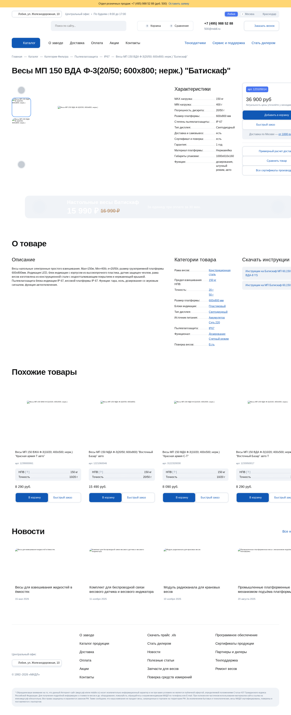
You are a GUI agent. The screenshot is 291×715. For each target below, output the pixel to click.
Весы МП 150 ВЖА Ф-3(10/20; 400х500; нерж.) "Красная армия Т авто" (44, 454)
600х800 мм (216, 300)
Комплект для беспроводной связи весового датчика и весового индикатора (121, 589)
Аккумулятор (217, 317)
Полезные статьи (160, 660)
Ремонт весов (226, 669)
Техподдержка (226, 660)
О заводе (55, 43)
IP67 (211, 328)
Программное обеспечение (236, 635)
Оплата (97, 43)
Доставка (77, 43)
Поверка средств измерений (169, 677)
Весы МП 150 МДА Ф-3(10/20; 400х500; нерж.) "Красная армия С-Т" (191, 454)
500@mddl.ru (212, 28)
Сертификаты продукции (234, 643)
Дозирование (217, 334)
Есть (212, 344)
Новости (153, 652)
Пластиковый (217, 306)
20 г (211, 289)
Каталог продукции (94, 643)
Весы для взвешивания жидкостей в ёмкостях (43, 589)
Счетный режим (219, 338)
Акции (114, 43)
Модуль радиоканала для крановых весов (192, 589)
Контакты (133, 43)
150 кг (212, 280)
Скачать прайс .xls (161, 635)
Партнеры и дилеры (231, 652)
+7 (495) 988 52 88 (218, 23)
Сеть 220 (214, 322)
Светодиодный (218, 311)
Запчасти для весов (163, 669)
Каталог (29, 43)
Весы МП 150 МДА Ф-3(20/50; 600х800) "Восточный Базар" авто (121, 454)
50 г (211, 294)
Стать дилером (159, 643)
